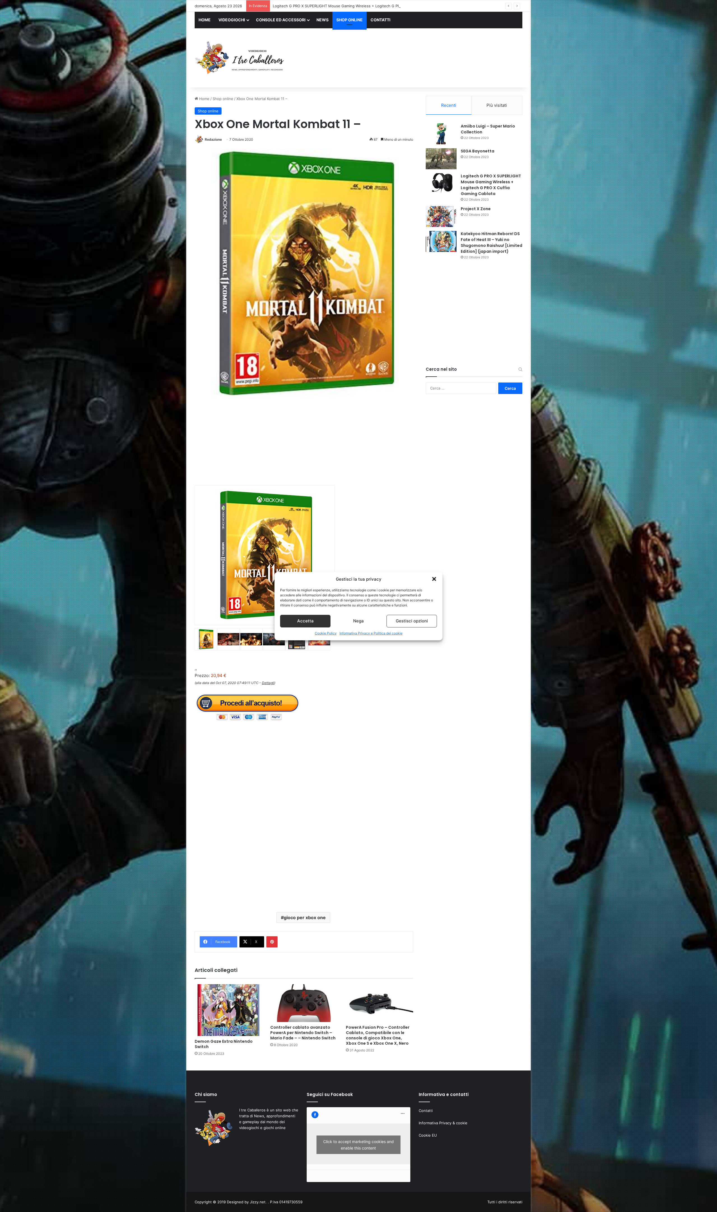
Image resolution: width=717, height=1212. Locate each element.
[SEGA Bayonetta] (441, 158)
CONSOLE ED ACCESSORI (281, 19)
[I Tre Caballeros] (240, 58)
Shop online (223, 98)
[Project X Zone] (441, 216)
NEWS (322, 19)
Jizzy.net (258, 1202)
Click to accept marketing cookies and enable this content (358, 1144)
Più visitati (496, 105)
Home (203, 98)
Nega (358, 621)
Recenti (448, 105)
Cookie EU (428, 1135)
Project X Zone (286, 6)
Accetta (305, 621)
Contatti (426, 1110)
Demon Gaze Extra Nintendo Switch (224, 1044)
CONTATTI (380, 19)
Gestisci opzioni (412, 621)
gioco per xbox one (305, 917)
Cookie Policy (326, 633)
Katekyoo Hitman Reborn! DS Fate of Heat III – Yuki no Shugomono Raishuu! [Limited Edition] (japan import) (491, 242)
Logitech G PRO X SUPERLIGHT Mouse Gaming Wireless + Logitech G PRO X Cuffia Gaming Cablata (491, 184)
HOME (205, 19)
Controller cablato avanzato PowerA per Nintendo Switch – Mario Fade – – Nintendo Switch (303, 1033)
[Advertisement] (414, 58)
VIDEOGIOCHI (231, 19)
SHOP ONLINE (349, 19)
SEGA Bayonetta (477, 151)
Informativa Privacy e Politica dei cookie (370, 633)
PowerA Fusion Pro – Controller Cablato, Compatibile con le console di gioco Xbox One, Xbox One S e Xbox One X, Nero (377, 1035)
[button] (434, 579)
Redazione (213, 139)
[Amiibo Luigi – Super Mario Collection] (441, 133)
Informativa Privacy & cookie (443, 1123)
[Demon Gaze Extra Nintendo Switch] (228, 1010)
